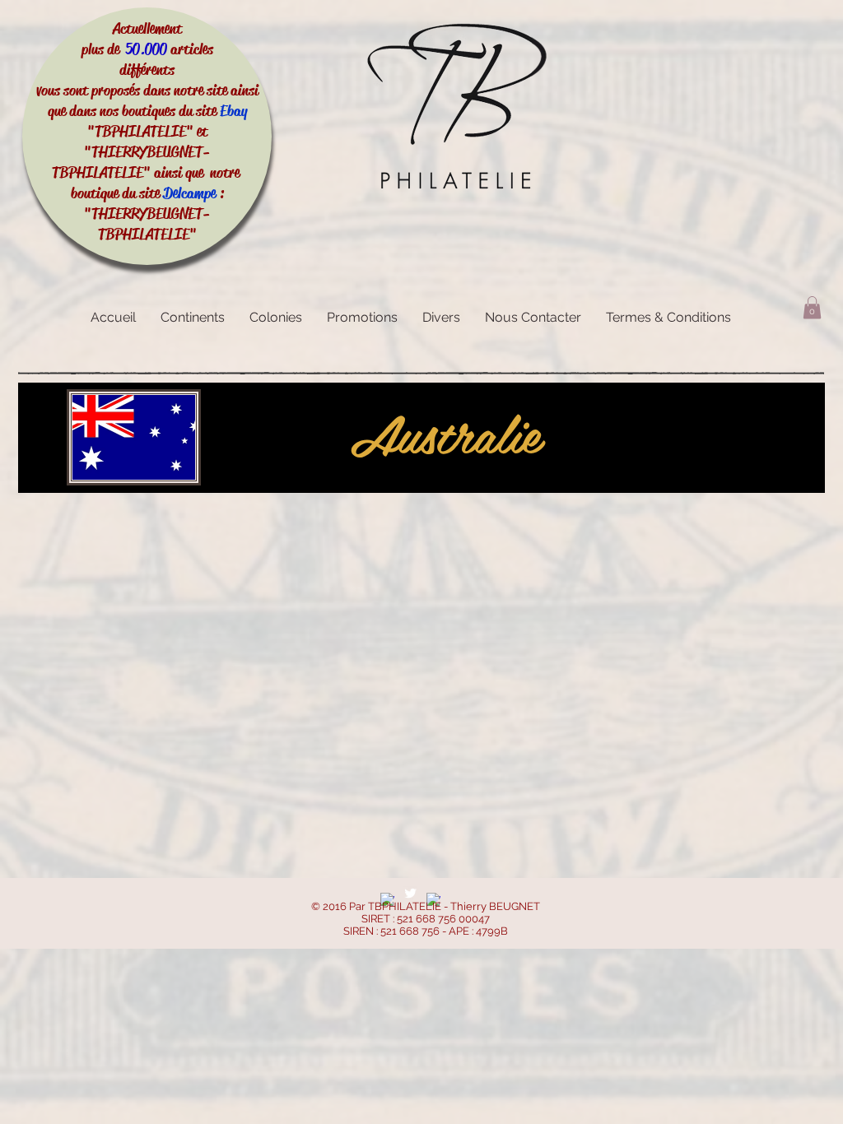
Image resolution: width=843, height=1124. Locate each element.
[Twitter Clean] (410, 893)
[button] (812, 307)
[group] (421, 516)
